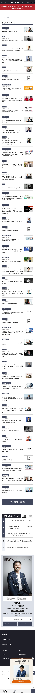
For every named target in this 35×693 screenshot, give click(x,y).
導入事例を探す (15, 2)
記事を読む (4, 2)
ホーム (3, 17)
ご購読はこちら (17, 619)
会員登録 (5, 650)
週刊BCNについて (8, 624)
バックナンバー (23, 624)
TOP (19, 650)
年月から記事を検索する (17, 502)
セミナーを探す (25, 2)
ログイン (5, 654)
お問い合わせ (22, 654)
